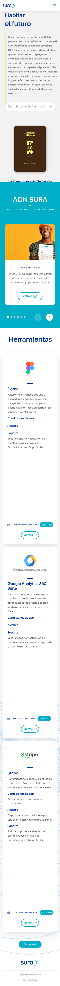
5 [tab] (21, 317)
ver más (28, 535)
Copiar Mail (46, 525)
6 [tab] (25, 317)
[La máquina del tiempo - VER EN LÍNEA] (30, 149)
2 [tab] (11, 317)
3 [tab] (15, 317)
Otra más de (30, 980)
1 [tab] (8, 317)
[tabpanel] (30, 266)
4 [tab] (18, 317)
